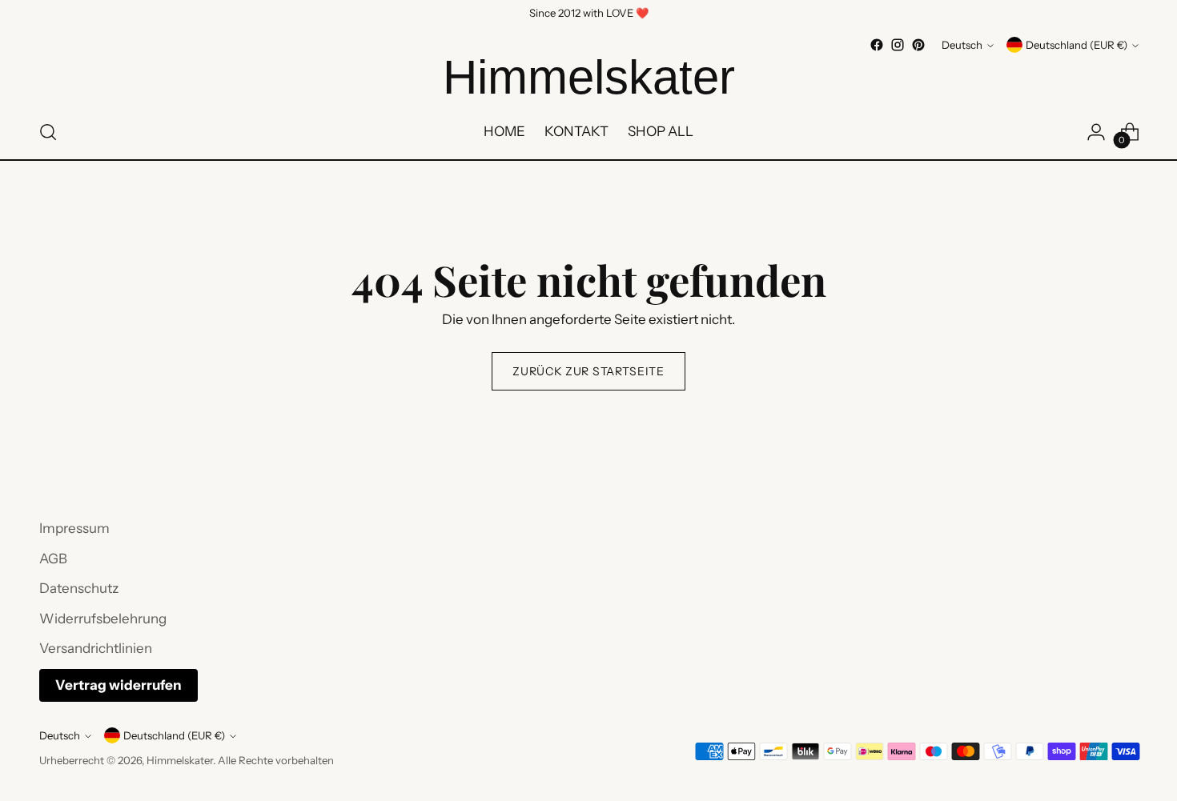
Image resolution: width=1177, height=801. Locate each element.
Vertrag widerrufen (118, 685)
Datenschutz (79, 588)
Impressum (74, 528)
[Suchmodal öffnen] (48, 132)
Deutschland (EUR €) (1076, 44)
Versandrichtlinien (95, 648)
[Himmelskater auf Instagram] (897, 45)
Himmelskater (180, 760)
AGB (53, 559)
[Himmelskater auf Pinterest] (918, 45)
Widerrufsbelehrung (103, 619)
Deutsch (962, 44)
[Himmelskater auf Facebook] (877, 45)
